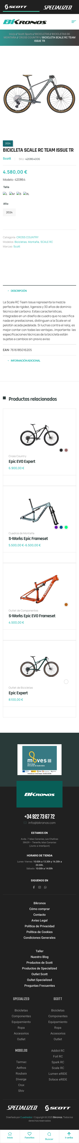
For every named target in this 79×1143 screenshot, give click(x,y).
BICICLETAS (42, 34)
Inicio (12, 34)
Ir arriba (69, 1137)
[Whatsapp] (45, 887)
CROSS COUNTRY (29, 37)
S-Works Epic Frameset (28, 538)
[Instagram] (39, 887)
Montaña (33, 242)
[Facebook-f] (33, 887)
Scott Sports (25, 34)
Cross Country (17, 456)
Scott (7, 158)
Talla (6, 187)
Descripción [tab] (19, 291)
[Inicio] (10, 1134)
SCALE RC (46, 242)
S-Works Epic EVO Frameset (32, 616)
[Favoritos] (29, 1134)
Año (5, 203)
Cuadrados (26, 1117)
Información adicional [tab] (25, 360)
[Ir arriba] (69, 1134)
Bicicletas (21, 242)
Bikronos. (58, 1117)
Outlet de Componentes (23, 610)
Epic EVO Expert (22, 461)
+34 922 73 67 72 (39, 816)
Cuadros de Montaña (21, 533)
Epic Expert (18, 693)
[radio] (5, 195)
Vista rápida (24, 480)
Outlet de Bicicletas (21, 687)
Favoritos (29, 1137)
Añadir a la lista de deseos (12, 480)
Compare (18, 480)
